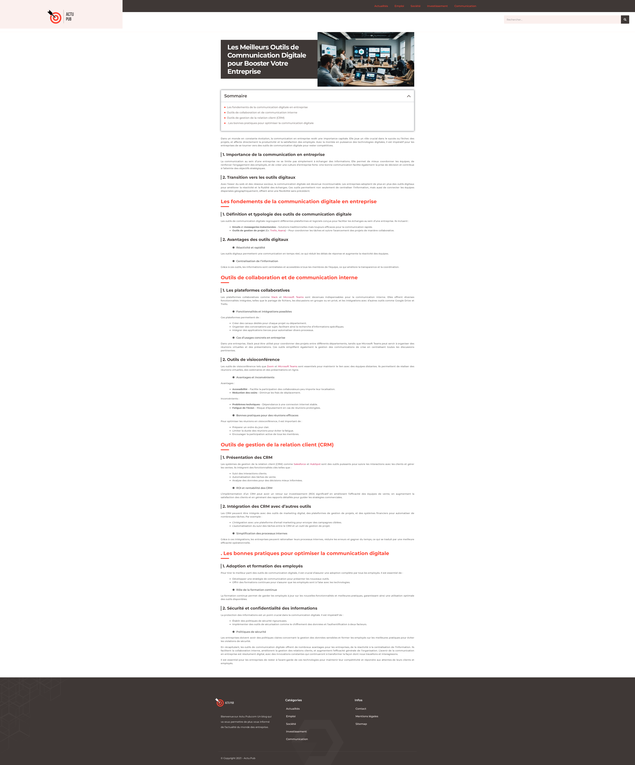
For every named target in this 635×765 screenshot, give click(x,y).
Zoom (270, 366)
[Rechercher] (625, 19)
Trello (273, 230)
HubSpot (315, 464)
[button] (409, 96)
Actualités (381, 6)
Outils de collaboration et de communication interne (262, 112)
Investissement (437, 6)
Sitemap (361, 723)
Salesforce (300, 464)
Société (416, 6)
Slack (274, 297)
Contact (361, 708)
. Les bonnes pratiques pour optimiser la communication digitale (270, 123)
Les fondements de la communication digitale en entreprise (267, 107)
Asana (281, 230)
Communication (465, 6)
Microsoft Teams (293, 297)
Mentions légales (367, 716)
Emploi (399, 6)
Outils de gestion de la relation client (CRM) (255, 117)
